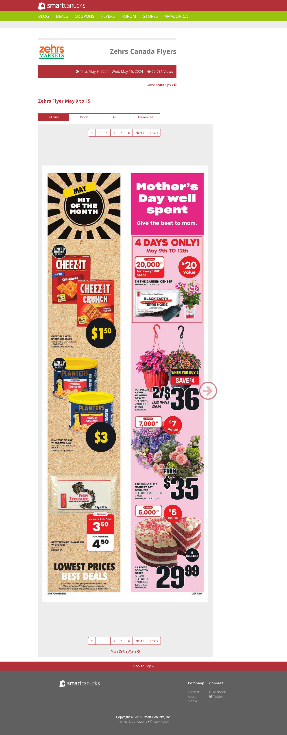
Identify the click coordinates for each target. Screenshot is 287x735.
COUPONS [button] (84, 16)
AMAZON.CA (176, 16)
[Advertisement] (119, 24)
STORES (150, 16)
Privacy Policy (159, 721)
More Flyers (160, 85)
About (192, 696)
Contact (193, 692)
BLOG (43, 16)
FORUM (129, 16)
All (114, 117)
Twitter (218, 696)
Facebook (218, 692)
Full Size (53, 117)
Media (192, 701)
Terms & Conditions (132, 721)
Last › (154, 132)
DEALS (62, 16)
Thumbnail (145, 117)
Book (84, 117)
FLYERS (108, 16)
